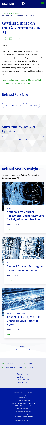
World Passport (23, 383)
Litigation (33, 105)
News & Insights (15, 13)
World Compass (23, 380)
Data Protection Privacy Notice (23, 400)
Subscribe (23, 139)
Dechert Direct (22, 374)
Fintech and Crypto (13, 105)
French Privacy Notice (23, 408)
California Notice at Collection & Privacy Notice (23, 403)
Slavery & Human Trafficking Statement (23, 414)
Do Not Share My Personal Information (23, 416)
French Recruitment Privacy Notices (23, 411)
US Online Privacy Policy (23, 395)
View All (10, 230)
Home (4, 13)
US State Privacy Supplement (23, 405)
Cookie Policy (23, 397)
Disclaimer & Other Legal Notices (23, 392)
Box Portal (21, 377)
